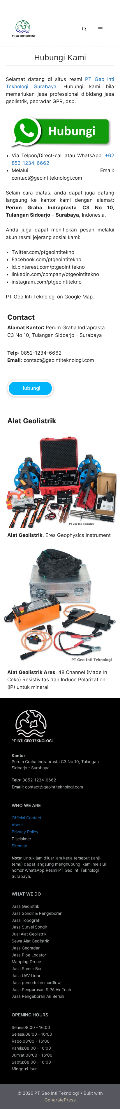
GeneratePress (60, 1100)
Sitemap (19, 845)
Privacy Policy (25, 831)
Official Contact (26, 817)
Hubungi (30, 388)
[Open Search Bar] (84, 29)
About (17, 824)
